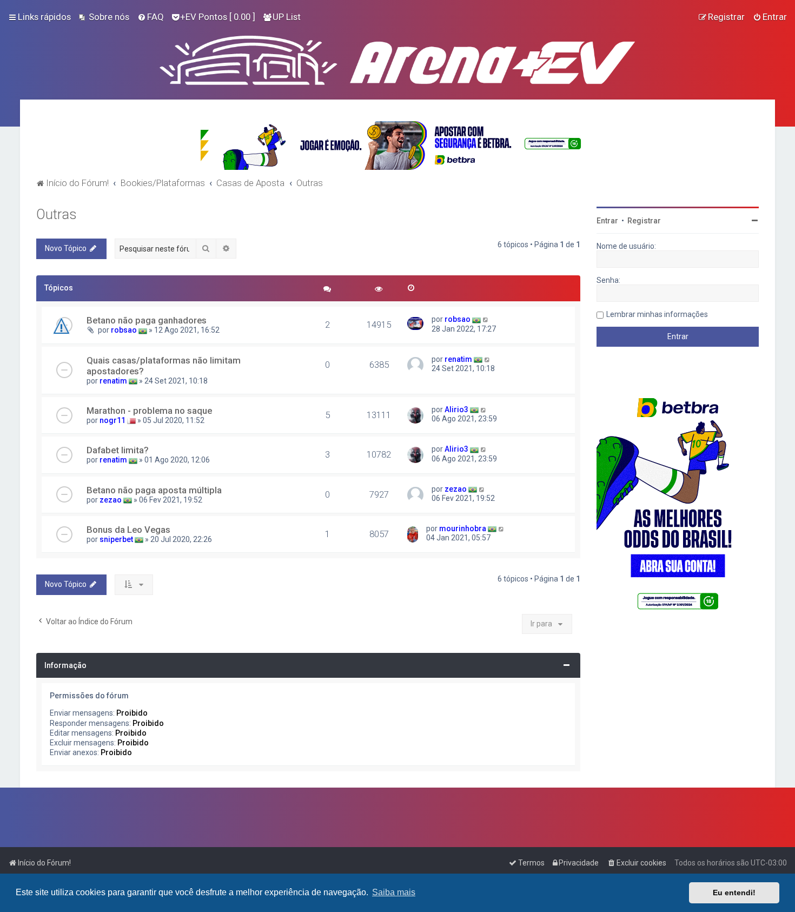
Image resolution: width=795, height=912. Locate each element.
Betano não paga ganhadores (147, 320)
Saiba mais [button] (393, 892)
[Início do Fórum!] (397, 58)
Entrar (607, 220)
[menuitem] (104, 16)
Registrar (644, 220)
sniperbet (116, 539)
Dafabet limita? (118, 450)
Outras (56, 214)
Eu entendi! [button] (734, 892)
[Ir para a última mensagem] (485, 319)
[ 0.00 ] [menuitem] (217, 16)
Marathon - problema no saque (149, 410)
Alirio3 (456, 409)
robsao (124, 330)
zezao (111, 499)
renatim (113, 380)
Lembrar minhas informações (657, 314)
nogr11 (112, 420)
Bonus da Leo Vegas (128, 529)
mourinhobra (462, 528)
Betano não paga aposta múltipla (154, 490)
